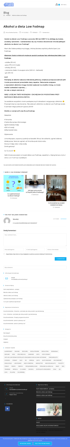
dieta (37, 354)
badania (17, 351)
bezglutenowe (34, 351)
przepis (13, 366)
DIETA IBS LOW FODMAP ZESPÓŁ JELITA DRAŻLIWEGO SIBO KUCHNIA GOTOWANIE (25, 357)
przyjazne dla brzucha (46, 366)
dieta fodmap (46, 354)
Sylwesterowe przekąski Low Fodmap (13, 298)
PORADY (35, 32)
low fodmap (17, 363)
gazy (21, 360)
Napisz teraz (13, 394)
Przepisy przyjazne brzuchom (21, 317)
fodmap (14, 360)
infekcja (31, 360)
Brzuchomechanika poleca (10, 336)
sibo (63, 366)
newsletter (39, 363)
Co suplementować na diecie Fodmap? (13, 195)
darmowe (31, 354)
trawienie (7, 369)
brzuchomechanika (12, 32)
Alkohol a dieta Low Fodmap (19, 15)
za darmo (23, 369)
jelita (38, 360)
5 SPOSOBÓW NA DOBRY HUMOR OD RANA (56, 204)
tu (49, 155)
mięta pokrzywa (28, 363)
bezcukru (25, 351)
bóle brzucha (22, 354)
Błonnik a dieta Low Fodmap (11, 292)
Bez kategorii (7, 333)
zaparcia (31, 369)
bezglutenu (45, 351)
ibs (26, 360)
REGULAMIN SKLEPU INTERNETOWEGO (47, 425)
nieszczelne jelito (50, 363)
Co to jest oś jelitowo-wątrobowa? (12, 301)
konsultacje (8, 363)
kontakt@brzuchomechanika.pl (19, 279)
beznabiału (54, 351)
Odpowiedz (63, 218)
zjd (60, 369)
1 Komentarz (46, 32)
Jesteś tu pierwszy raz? (19, 320)
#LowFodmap (8, 351)
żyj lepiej (12, 372)
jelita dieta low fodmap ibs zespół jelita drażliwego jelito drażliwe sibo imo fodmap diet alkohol (31, 165)
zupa (6, 372)
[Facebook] (7, 408)
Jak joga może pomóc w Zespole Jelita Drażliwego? (35, 191)
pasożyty (61, 363)
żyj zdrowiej (21, 372)
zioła (54, 369)
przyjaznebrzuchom (31, 366)
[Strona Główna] (4, 15)
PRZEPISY (6, 342)
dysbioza (7, 360)
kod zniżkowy (58, 360)
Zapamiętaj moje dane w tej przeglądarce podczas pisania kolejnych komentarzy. (29, 254)
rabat (57, 366)
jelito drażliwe (46, 360)
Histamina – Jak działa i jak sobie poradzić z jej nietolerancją (29, 311)
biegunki (7, 354)
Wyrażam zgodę (25, 443)
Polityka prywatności (42, 443)
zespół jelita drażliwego (43, 369)
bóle (13, 354)
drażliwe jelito (53, 357)
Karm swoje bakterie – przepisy (11, 289)
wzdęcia (15, 369)
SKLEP (38, 422)
